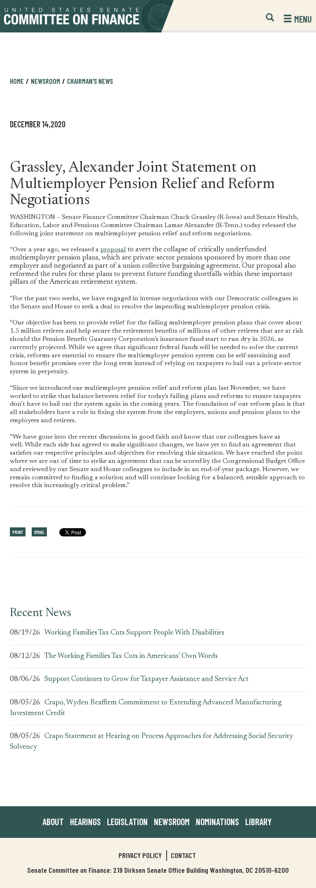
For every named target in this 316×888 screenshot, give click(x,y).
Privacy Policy (140, 855)
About (53, 821)
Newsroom (172, 821)
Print (17, 532)
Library (258, 821)
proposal (113, 249)
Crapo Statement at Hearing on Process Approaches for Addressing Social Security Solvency (151, 742)
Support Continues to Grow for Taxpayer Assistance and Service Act (146, 679)
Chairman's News (90, 81)
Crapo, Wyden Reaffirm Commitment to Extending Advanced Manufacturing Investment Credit (145, 708)
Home (17, 81)
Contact (183, 855)
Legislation (127, 821)
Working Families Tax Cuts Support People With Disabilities (134, 633)
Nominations (217, 821)
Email (39, 532)
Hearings (85, 821)
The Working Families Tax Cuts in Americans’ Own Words (131, 656)
